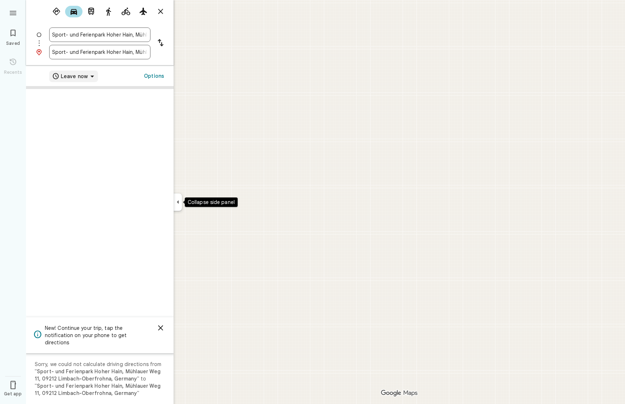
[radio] (56, 11)
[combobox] (100, 34)
